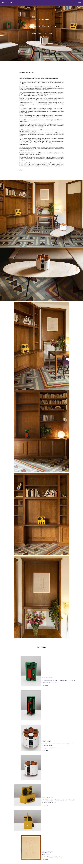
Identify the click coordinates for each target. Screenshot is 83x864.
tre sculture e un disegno (42, 26)
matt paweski (42, 19)
